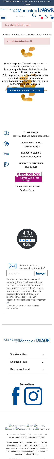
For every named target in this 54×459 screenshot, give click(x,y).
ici (7, 302)
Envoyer (41, 273)
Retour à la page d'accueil (25, 90)
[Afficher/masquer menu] (3, 18)
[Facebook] (15, 404)
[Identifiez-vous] (46, 17)
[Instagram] (33, 404)
